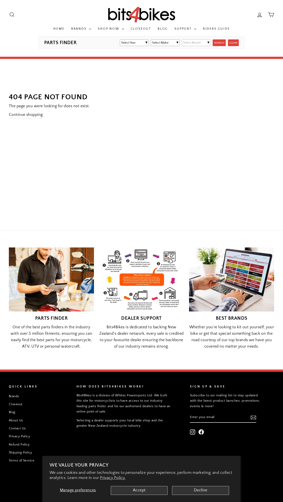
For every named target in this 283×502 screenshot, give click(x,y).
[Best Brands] (231, 279)
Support (183, 29)
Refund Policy (19, 444)
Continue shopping (26, 115)
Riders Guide (216, 29)
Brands (79, 29)
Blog (163, 29)
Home (59, 29)
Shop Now (109, 29)
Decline (200, 490)
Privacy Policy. (113, 478)
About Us (16, 420)
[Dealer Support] (141, 279)
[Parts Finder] (51, 279)
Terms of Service (21, 460)
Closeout (141, 29)
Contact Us (17, 428)
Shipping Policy (20, 452)
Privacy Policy (19, 436)
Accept (139, 490)
